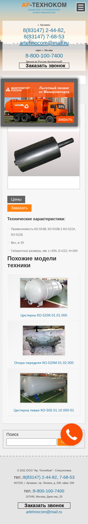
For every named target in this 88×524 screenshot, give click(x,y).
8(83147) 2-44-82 (43, 30)
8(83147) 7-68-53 (44, 37)
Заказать (19, 208)
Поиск (12, 434)
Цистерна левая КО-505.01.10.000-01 (44, 410)
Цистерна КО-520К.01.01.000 (44, 315)
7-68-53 (67, 477)
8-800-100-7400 (44, 56)
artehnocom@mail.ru (44, 43)
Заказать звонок (45, 65)
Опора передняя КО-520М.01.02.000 (44, 363)
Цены (16, 199)
